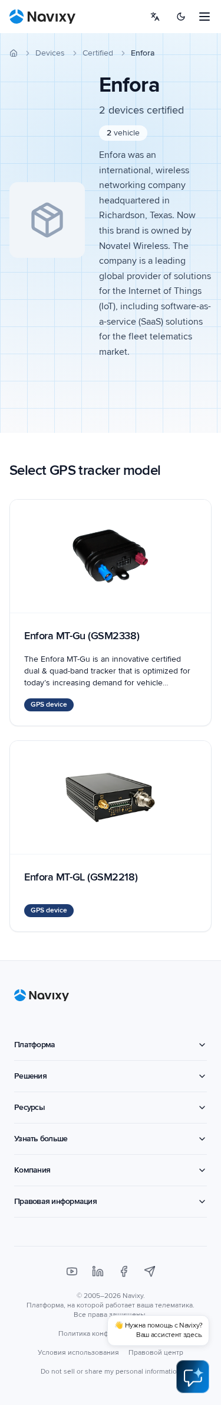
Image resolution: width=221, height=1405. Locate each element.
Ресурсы (29, 1107)
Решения (30, 1076)
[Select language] (155, 16)
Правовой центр (155, 1352)
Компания (32, 1170)
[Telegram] (150, 1271)
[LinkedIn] (98, 1271)
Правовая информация (55, 1201)
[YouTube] (72, 1271)
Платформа (34, 1045)
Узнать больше (40, 1139)
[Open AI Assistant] (192, 1376)
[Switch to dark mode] (180, 16)
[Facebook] (124, 1271)
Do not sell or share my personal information (111, 1371)
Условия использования (78, 1352)
